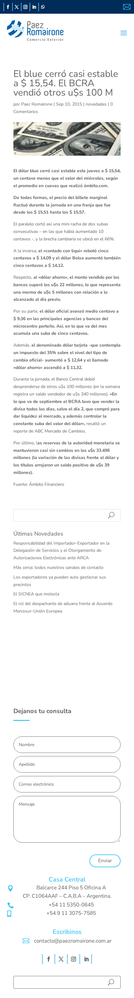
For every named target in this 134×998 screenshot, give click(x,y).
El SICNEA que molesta (36, 594)
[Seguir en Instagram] (26, 7)
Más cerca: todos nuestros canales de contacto (58, 567)
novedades (96, 104)
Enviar (105, 860)
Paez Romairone (36, 104)
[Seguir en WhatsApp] (43, 7)
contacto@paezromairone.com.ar (73, 940)
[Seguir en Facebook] (8, 7)
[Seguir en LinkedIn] (34, 7)
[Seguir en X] (17, 7)
